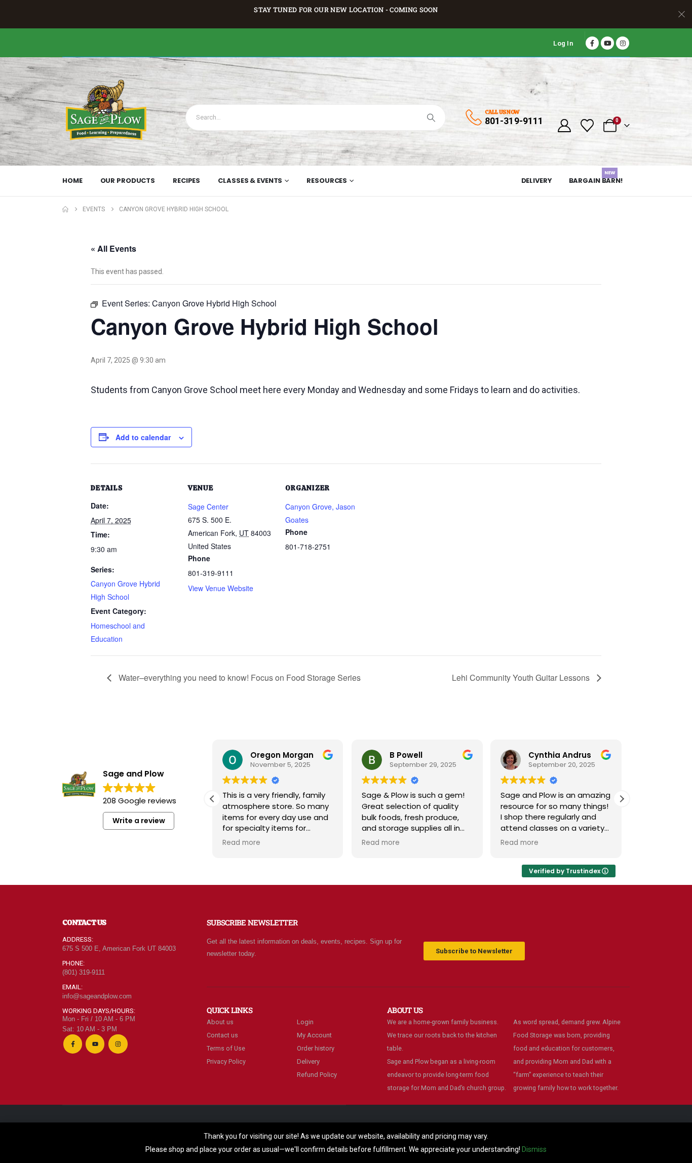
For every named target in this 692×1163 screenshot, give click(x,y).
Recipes (186, 180)
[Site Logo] (106, 111)
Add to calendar (143, 437)
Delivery (536, 180)
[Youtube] (607, 43)
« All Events (113, 248)
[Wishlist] (587, 125)
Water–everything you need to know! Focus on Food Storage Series (239, 677)
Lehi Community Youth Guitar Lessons (522, 677)
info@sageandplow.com (97, 996)
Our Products (128, 180)
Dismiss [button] (534, 1149)
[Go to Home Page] (65, 209)
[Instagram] (622, 43)
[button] (621, 798)
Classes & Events (250, 180)
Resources (326, 180)
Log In (563, 43)
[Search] (431, 117)
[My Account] (564, 125)
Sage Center (208, 506)
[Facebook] (592, 43)
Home (72, 180)
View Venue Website (220, 588)
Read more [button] (241, 842)
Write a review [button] (138, 821)
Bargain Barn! (596, 178)
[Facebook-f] (72, 1043)
